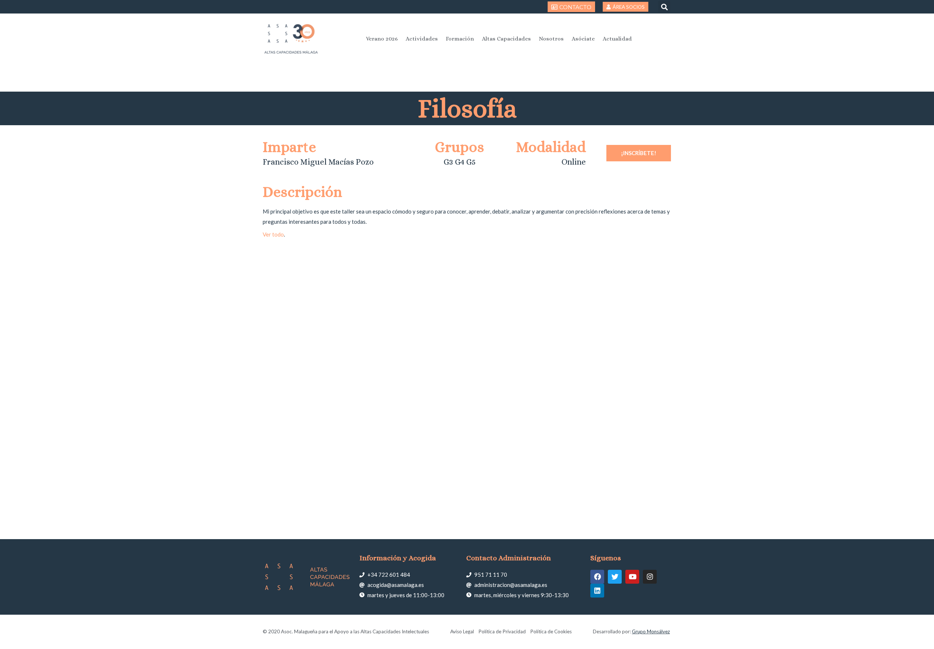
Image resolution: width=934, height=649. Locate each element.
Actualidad (617, 38)
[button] (664, 7)
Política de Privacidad (502, 631)
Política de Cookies (551, 631)
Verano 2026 (382, 38)
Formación (460, 38)
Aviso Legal (462, 631)
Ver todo (273, 234)
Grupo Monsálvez (651, 631)
